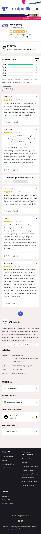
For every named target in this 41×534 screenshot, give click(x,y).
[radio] (11, 31)
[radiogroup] (17, 31)
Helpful (8, 122)
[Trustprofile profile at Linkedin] (22, 521)
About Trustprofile (7, 456)
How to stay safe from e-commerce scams (30, 476)
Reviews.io (13, 416)
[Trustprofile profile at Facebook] (19, 521)
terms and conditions (27, 529)
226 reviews (14, 418)
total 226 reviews (16, 35)
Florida (19, 361)
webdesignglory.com (16, 27)
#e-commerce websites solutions (12, 345)
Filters (8, 89)
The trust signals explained (27, 460)
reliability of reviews (23, 82)
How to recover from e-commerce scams (29, 483)
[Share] (17, 122)
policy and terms (32, 79)
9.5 (28, 31)
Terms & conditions (8, 464)
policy (14, 529)
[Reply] (14, 122)
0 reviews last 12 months (18, 37)
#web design (28, 345)
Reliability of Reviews (29, 470)
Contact (4, 460)
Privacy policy (6, 468)
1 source (27, 35)
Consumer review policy (30, 466)
